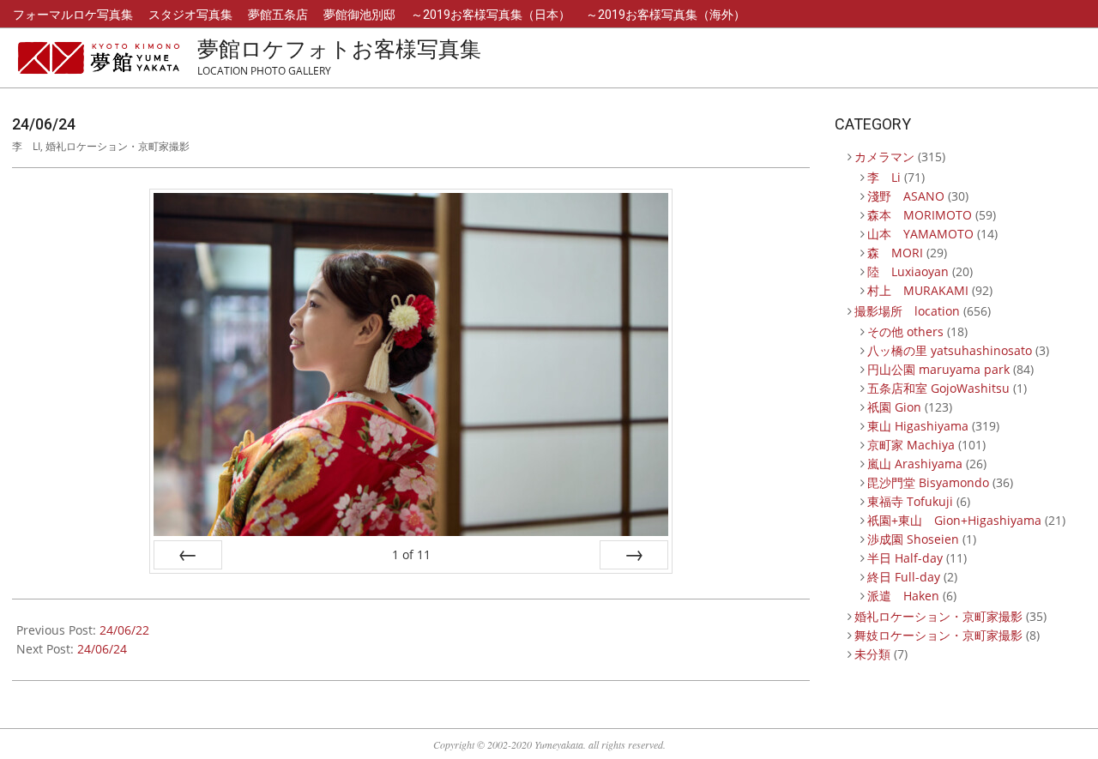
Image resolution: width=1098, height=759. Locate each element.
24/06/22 (124, 630)
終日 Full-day (903, 577)
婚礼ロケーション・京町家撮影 (117, 146)
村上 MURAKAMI (917, 290)
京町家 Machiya (911, 445)
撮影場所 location (907, 311)
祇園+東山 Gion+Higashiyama (954, 520)
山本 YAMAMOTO (920, 234)
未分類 (872, 654)
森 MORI (895, 252)
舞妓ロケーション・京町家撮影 (938, 635)
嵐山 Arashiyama (914, 463)
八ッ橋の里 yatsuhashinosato (949, 350)
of (411, 554)
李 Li (26, 146)
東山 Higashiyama (917, 426)
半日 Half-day (905, 558)
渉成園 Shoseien (913, 539)
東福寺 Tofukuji (910, 501)
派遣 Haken (903, 595)
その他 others (905, 331)
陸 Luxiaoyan (908, 271)
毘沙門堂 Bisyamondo (928, 482)
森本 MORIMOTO (919, 215)
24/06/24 (102, 649)
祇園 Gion (894, 407)
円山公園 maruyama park (938, 369)
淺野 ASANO (905, 196)
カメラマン (884, 156)
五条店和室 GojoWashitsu (938, 388)
